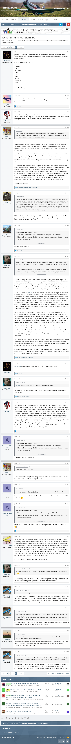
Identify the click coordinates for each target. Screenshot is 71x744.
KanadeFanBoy (10, 699)
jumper (55, 40)
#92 (68, 463)
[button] (28, 19)
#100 (67, 651)
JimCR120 (5, 40)
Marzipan (7, 60)
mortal (8, 691)
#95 (68, 536)
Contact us (39, 737)
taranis (4, 42)
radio (60, 40)
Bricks (7, 136)
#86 (68, 225)
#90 (68, 402)
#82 (68, 95)
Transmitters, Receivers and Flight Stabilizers (28, 685)
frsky (41, 40)
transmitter (10, 42)
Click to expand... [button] (41, 210)
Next (21, 47)
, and (27, 187)
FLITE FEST (16, 732)
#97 (68, 586)
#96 (68, 565)
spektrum (65, 40)
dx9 (30, 40)
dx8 (27, 40)
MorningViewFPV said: (21, 590)
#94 (68, 504)
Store (14, 19)
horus (51, 40)
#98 (68, 608)
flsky (37, 40)
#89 (68, 379)
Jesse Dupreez (7, 235)
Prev (4, 47)
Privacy (55, 737)
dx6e (23, 40)
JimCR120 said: (19, 229)
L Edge (7, 202)
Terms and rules (47, 737)
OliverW (7, 639)
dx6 (20, 40)
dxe (34, 40)
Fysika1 (8, 685)
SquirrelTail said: (20, 611)
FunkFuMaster (9, 707)
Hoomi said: (19, 196)
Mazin (7, 121)
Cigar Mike (57, 712)
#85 (68, 193)
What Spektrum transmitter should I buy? (24, 684)
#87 (68, 256)
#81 (68, 51)
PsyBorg (7, 265)
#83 (68, 111)
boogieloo (7, 105)
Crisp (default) (7, 737)
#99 (68, 630)
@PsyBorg (17, 366)
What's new (36, 19)
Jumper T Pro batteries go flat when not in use (25, 689)
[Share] (65, 51)
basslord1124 (7, 546)
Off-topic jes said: (20, 634)
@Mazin (29, 293)
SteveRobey (9, 713)
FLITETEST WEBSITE (8, 732)
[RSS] (68, 737)
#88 (68, 363)
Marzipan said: (20, 382)
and (23, 396)
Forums (23, 19)
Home (6, 19)
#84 (68, 127)
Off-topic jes (7, 596)
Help (60, 737)
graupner (46, 40)
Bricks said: (19, 260)
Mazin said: (19, 131)
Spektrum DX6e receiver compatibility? (18, 711)
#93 (68, 484)
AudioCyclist (58, 685)
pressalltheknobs (59, 696)
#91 (68, 436)
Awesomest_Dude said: (22, 467)
